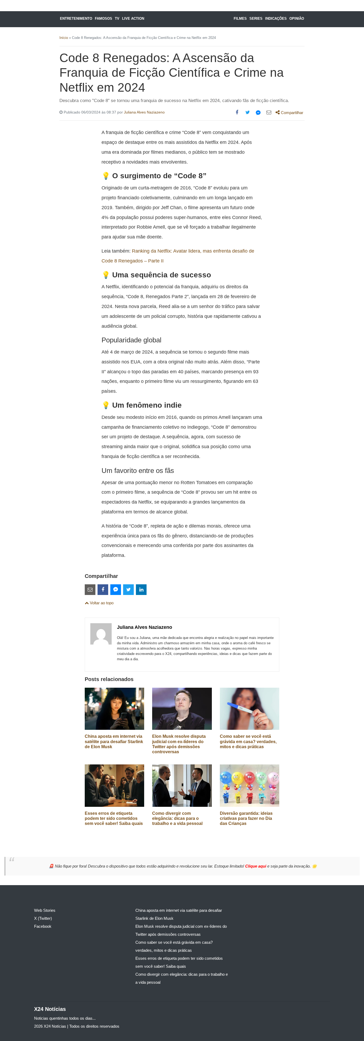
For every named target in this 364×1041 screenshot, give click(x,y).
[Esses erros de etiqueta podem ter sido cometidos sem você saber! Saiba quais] (114, 785)
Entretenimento (76, 19)
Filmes (240, 19)
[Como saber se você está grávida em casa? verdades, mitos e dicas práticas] (249, 708)
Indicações (276, 19)
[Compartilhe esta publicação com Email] (269, 112)
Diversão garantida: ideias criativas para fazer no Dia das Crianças (246, 818)
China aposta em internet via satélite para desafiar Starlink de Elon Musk (114, 741)
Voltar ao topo (101, 603)
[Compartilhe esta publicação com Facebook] (237, 112)
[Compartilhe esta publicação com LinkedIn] (141, 589)
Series (255, 19)
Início (63, 38)
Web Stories (44, 910)
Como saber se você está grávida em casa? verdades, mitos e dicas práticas (248, 741)
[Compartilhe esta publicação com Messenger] (258, 112)
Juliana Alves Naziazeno (144, 112)
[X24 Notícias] (187, 19)
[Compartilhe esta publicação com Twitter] (247, 112)
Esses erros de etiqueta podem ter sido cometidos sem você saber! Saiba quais (114, 818)
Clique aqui (256, 866)
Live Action (133, 19)
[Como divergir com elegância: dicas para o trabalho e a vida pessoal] (182, 785)
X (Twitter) (43, 918)
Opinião (296, 19)
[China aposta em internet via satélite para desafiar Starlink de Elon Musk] (114, 708)
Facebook (42, 926)
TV (117, 19)
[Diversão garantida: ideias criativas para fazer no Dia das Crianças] (249, 785)
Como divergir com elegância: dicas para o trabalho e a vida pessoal (177, 818)
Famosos (103, 19)
